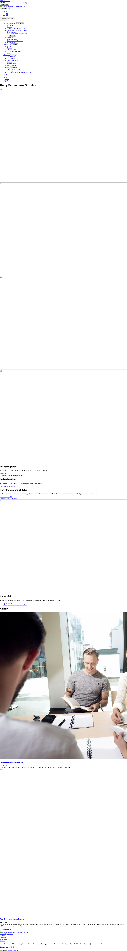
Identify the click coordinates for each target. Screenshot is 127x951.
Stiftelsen (3, 937)
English (5, 15)
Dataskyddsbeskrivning (7, 947)
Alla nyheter (7, 929)
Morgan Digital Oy (13, 950)
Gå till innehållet (5, 1)
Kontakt (2, 941)
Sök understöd (8, 603)
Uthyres (2, 935)
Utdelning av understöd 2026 (11, 762)
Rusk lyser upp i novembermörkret (13, 919)
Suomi (5, 11)
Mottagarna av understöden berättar (15, 605)
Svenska (6, 13)
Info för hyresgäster (6, 934)
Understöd (3, 939)
